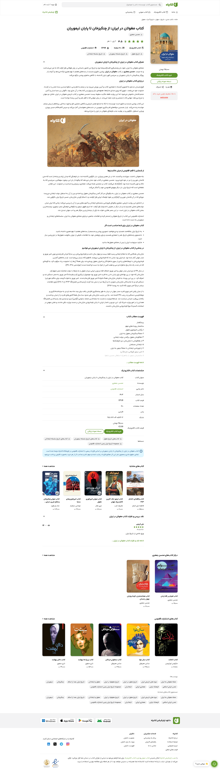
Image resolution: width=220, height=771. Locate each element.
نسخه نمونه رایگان (164, 81)
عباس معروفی (144, 663)
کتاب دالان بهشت (58, 660)
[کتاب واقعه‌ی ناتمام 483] (135, 483)
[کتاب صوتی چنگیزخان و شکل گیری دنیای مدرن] (50, 483)
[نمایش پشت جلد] (153, 61)
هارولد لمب (118, 506)
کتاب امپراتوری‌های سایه (73, 500)
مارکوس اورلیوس (171, 663)
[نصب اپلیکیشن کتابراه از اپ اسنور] (67, 720)
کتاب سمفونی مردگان (113, 660)
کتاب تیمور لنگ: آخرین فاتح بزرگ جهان (114, 500)
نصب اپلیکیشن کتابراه (168, 758)
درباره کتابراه (173, 738)
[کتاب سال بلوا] (138, 639)
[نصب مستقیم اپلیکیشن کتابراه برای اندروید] (103, 720)
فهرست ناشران (129, 746)
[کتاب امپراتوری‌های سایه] (72, 483)
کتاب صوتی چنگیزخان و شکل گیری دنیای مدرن (51, 501)
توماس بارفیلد (75, 506)
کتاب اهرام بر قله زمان (169, 596)
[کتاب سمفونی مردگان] (110, 639)
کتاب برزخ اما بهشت (85, 660)
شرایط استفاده (172, 742)
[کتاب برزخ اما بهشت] (82, 639)
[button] (164, 44)
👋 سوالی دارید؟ (201, 764)
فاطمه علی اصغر (138, 506)
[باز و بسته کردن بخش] (44, 62)
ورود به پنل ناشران (127, 742)
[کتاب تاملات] (166, 639)
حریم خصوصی (173, 746)
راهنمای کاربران (150, 742)
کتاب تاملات (173, 660)
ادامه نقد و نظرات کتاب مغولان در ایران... (128, 541)
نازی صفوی (89, 663)
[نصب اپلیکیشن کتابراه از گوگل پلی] (85, 720)
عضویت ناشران (129, 738)
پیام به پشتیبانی (150, 738)
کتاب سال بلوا (144, 660)
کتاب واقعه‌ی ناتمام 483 (136, 500)
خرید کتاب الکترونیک (164, 75)
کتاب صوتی (145, 758)
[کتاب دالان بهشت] (53, 639)
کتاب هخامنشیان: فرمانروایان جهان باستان (138, 597)
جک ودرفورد (55, 506)
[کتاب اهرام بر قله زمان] (166, 576)
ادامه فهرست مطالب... (135, 362)
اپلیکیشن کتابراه (48, 12)
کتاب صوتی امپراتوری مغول (94, 500)
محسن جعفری (117, 383)
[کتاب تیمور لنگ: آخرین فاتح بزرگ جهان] (114, 483)
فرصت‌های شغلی (172, 750)
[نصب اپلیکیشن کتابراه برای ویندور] (48, 720)
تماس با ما (152, 746)
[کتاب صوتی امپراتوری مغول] (93, 483)
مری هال (98, 506)
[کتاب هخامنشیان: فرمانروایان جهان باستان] (138, 576)
